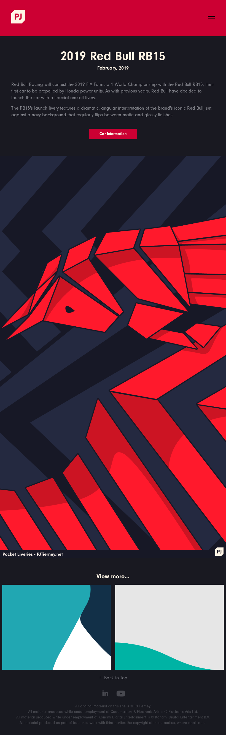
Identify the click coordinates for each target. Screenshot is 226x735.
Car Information (113, 134)
